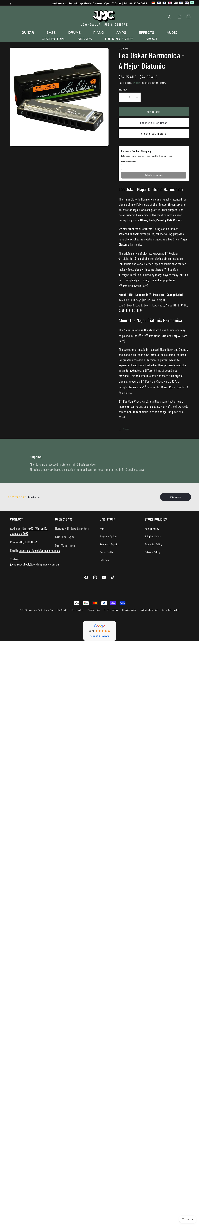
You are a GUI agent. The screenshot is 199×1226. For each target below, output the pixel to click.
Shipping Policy (153, 536)
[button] (168, 16)
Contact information (149, 610)
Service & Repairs (109, 544)
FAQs (102, 528)
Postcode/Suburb (128, 161)
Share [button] (126, 429)
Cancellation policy (170, 610)
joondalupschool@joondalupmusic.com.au (34, 564)
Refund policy (77, 610)
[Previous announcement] (10, 4)
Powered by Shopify (58, 610)
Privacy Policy (152, 552)
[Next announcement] (188, 4)
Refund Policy (152, 528)
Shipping (137, 82)
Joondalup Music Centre (38, 610)
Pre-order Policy (153, 544)
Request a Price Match (153, 123)
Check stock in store (153, 133)
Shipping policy (129, 610)
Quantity (123, 89)
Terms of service (111, 610)
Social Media (106, 552)
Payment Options (109, 536)
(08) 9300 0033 (28, 542)
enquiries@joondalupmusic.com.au (39, 550)
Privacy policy (94, 610)
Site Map (104, 560)
